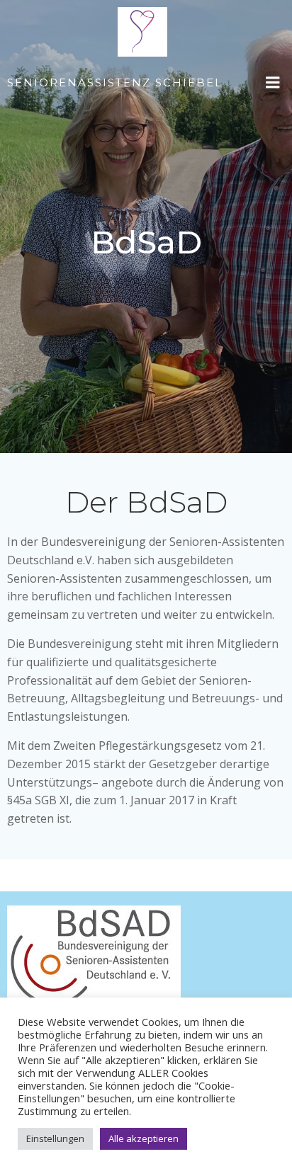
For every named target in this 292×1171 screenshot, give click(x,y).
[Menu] (273, 83)
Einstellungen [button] (55, 1138)
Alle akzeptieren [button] (143, 1138)
